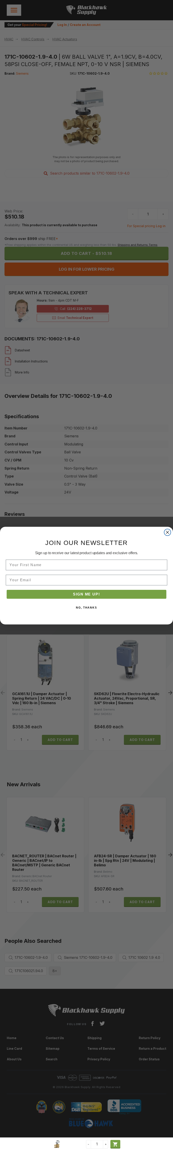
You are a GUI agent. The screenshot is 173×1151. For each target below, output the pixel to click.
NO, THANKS (86, 607)
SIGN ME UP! (86, 594)
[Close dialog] (167, 532)
